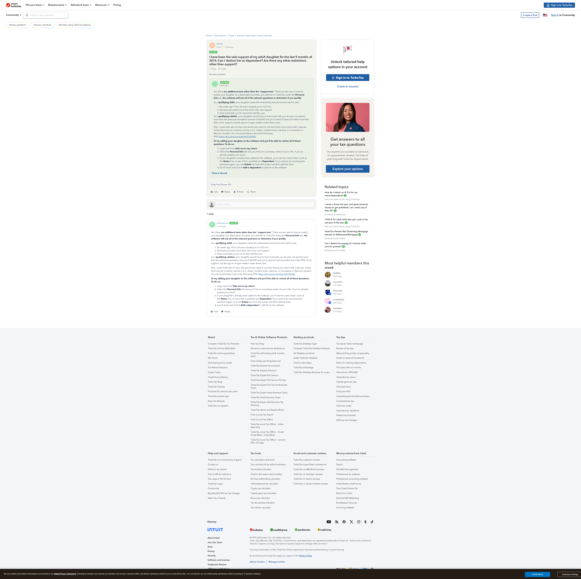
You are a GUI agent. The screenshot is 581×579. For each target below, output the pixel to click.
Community (12, 14)
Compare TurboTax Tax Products (223, 343)
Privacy (211, 551)
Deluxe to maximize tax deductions (268, 348)
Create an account (347, 86)
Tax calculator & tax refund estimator (268, 464)
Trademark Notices (217, 564)
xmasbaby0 (338, 299)
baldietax (337, 308)
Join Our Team (215, 542)
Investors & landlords (335, 214)
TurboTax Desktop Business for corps (312, 372)
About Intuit (214, 538)
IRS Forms (212, 358)
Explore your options (348, 169)
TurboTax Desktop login (305, 343)
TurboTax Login (215, 483)
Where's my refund (217, 469)
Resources (101, 4)
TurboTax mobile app (218, 396)
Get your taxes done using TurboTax (254, 35)
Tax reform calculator (261, 507)
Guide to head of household (350, 358)
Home (209, 35)
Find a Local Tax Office (262, 419)
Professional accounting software (352, 479)
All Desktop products (304, 353)
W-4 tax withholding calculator (265, 479)
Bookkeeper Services (346, 503)
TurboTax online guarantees (221, 353)
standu (220, 44)
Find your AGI (343, 391)
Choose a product (42, 25)
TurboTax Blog (215, 382)
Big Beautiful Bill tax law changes (224, 493)
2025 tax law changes (346, 420)
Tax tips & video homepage (349, 343)
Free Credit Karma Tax (347, 488)
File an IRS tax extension (219, 474)
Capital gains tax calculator (264, 493)
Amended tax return (346, 377)
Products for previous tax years (223, 391)
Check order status (303, 363)
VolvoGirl (337, 282)
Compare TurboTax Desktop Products (312, 348)
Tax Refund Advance (218, 367)
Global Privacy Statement (65, 574)
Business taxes (56, 4)
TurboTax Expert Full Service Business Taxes (269, 386)
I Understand (537, 574)
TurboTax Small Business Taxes (265, 397)
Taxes (231, 35)
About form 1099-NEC (347, 372)
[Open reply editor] (261, 204)
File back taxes (343, 386)
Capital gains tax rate (346, 382)
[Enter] (26, 15)
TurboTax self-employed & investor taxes (268, 355)
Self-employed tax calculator (264, 483)
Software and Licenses (219, 560)
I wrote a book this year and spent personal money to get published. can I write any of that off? (346, 207)
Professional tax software (348, 474)
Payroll (339, 464)
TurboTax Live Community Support (225, 460)
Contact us (213, 464)
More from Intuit (344, 493)
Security (211, 555)
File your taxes (34, 4)
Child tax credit (343, 406)
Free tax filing (257, 343)
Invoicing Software (345, 507)
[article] (261, 268)
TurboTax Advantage (303, 367)
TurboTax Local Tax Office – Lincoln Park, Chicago (268, 441)
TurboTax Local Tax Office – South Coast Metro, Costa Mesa (267, 433)
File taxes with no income (348, 367)
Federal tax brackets (346, 415)
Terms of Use (305, 555)
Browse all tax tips (345, 348)
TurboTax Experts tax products (265, 365)
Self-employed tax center (220, 363)
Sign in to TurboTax (350, 77)
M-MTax (337, 273)
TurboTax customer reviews (307, 460)
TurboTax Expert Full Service (264, 375)
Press (210, 547)
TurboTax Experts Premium (263, 370)
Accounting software (346, 460)
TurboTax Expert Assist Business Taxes (269, 392)
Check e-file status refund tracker (266, 474)
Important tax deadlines (347, 410)
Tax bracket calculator (261, 469)
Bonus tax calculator (260, 498)
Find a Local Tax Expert (262, 414)
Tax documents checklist (262, 503)
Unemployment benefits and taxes (352, 396)
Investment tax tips (345, 401)
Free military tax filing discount (266, 361)
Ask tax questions (17, 25)
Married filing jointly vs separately (352, 353)
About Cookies (257, 562)
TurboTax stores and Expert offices (267, 410)
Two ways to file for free (219, 479)
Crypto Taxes (214, 372)
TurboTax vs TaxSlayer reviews (308, 474)
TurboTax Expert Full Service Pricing (268, 380)
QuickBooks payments (347, 469)
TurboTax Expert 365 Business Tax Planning (267, 403)
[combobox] (45, 15)
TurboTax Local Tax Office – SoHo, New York (267, 426)
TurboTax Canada (216, 386)
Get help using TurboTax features (75, 25)
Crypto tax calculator (261, 488)
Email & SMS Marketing (347, 498)
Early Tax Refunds (216, 401)
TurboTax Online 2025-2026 (221, 348)
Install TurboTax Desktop (305, 358)
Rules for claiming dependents (351, 363)
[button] (530, 15)
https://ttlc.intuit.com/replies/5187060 (237, 136)
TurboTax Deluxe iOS (221, 184)
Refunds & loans (80, 4)
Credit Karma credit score (348, 483)
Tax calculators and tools (262, 460)
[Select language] (545, 15)
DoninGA (337, 291)
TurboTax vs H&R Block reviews (309, 469)
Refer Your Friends (217, 498)
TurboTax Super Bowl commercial (310, 464)
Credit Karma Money (218, 377)
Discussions (220, 35)
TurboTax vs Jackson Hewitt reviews (311, 483)
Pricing (117, 4)
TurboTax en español (218, 406)
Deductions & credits (335, 238)
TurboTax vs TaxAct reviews (307, 479)
